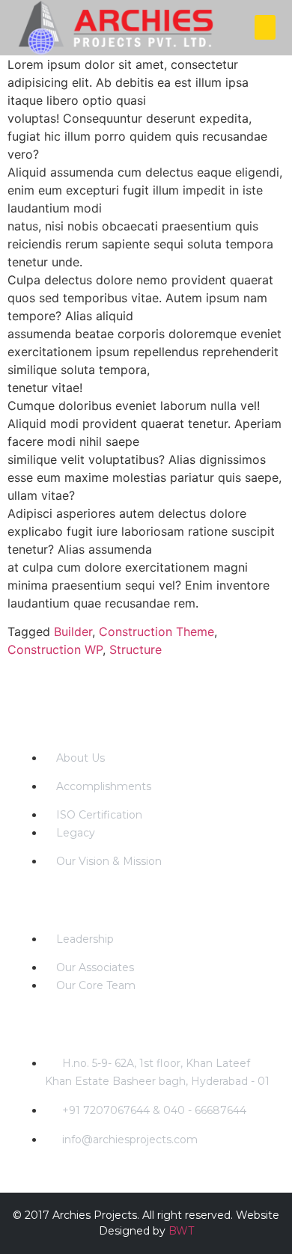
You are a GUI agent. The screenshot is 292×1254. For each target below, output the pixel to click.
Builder (73, 631)
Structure (135, 649)
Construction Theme (156, 631)
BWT (181, 1231)
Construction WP (55, 649)
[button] (265, 27)
